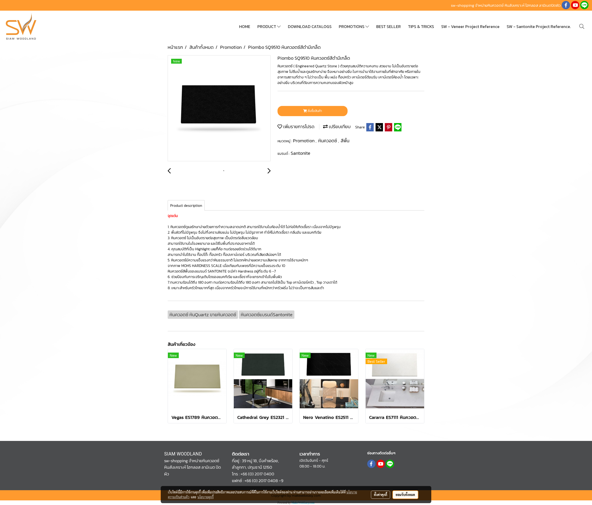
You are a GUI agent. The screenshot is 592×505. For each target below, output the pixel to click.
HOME (244, 26)
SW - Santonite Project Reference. (539, 26)
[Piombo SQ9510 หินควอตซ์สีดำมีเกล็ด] (219, 108)
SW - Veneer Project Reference (470, 26)
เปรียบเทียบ (339, 126)
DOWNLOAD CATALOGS (310, 26)
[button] (582, 26)
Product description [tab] (186, 205)
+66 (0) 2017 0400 (257, 474)
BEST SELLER (388, 26)
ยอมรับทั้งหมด (405, 495)
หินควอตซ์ (328, 140)
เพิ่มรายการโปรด (298, 126)
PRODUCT (267, 26)
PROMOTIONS (352, 26)
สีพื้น (345, 140)
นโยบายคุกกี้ (205, 497)
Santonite (300, 153)
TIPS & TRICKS (421, 26)
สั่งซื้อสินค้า (314, 110)
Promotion (304, 140)
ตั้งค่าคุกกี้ (380, 495)
